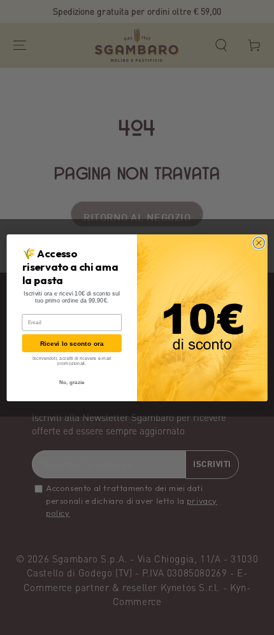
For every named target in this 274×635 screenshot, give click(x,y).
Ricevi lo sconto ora (72, 343)
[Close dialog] (258, 242)
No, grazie (72, 382)
